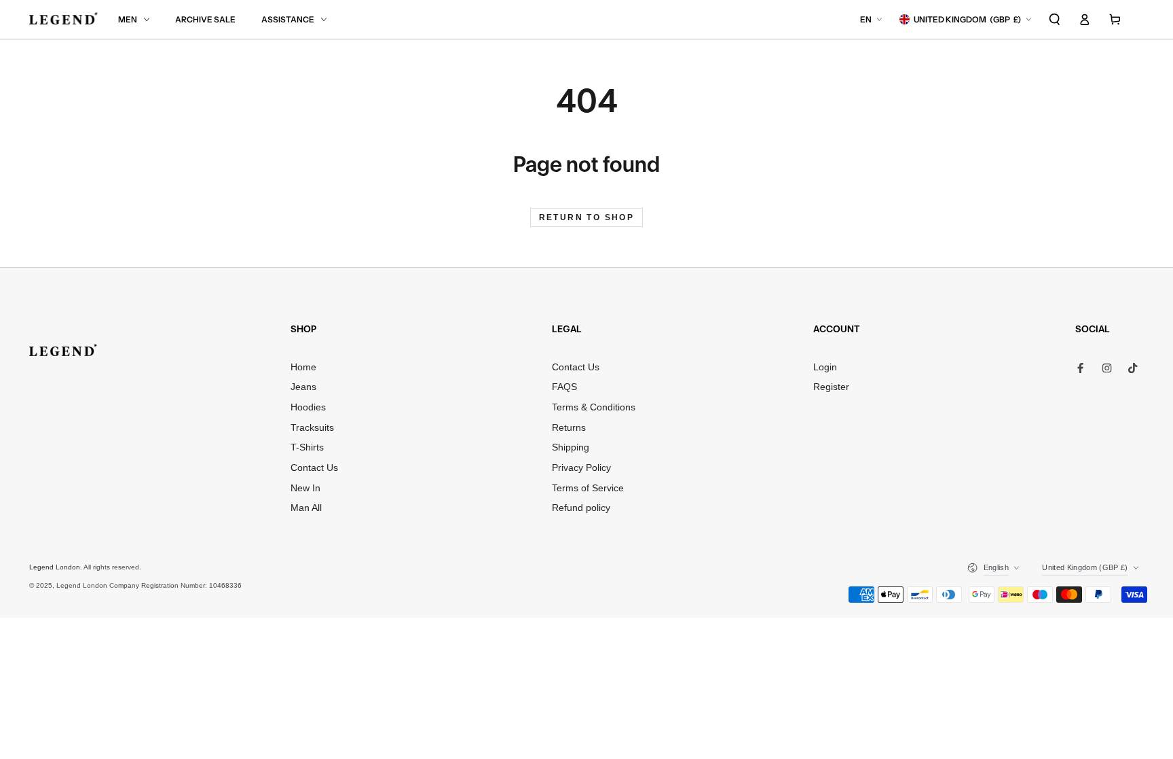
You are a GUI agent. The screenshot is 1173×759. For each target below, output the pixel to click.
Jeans (303, 387)
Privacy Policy (581, 468)
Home (303, 367)
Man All (306, 508)
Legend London (54, 567)
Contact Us (314, 468)
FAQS (564, 387)
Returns (569, 428)
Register (831, 387)
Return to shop (587, 217)
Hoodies (308, 407)
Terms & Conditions (593, 407)
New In (305, 488)
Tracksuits (312, 428)
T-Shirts (307, 447)
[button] (1055, 19)
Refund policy (581, 508)
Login (825, 367)
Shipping (570, 447)
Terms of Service (588, 488)
